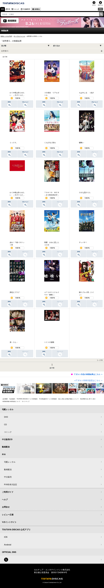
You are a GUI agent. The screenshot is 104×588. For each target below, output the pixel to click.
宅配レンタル (9, 461)
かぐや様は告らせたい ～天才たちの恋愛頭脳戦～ (17, 93)
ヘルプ (5, 499)
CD (9, 9)
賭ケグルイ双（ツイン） (86, 293)
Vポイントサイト (9, 522)
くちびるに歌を (50, 142)
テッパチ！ (83, 242)
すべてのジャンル (19, 36)
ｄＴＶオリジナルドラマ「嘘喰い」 (51, 293)
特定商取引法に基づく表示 (87, 399)
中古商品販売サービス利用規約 (48, 399)
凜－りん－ (14, 342)
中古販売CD (26, 9)
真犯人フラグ (15, 292)
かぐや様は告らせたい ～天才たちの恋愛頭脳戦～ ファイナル (17, 193)
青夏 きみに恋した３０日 (51, 243)
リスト (94, 5)
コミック (16, 9)
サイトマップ (25, 401)
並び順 (3, 46)
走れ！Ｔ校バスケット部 (17, 243)
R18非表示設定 (10, 484)
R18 (100, 9)
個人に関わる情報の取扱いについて (68, 399)
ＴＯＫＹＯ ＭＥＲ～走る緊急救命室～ (51, 193)
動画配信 (37, 9)
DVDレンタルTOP (6, 36)
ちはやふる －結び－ (86, 93)
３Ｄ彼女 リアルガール (51, 93)
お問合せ (6, 506)
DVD (2, 9)
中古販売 (8, 476)
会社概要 (5, 399)
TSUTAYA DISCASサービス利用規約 (27, 399)
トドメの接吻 (49, 342)
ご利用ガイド (7, 491)
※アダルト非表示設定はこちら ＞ (88, 380)
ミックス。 (14, 142)
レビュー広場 (7, 514)
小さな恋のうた (85, 192)
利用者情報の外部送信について (11, 401)
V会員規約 (12, 399)
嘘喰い (81, 142)
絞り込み (56, 46)
